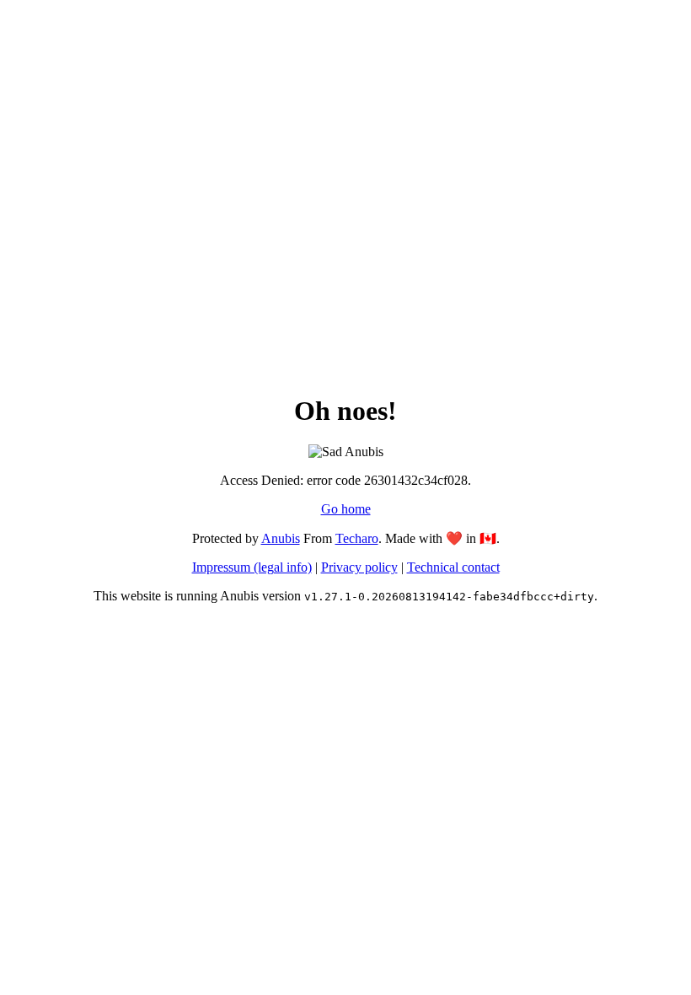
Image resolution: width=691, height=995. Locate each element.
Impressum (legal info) (252, 567)
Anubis (280, 538)
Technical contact (453, 567)
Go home (346, 509)
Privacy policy (359, 567)
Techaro (356, 538)
